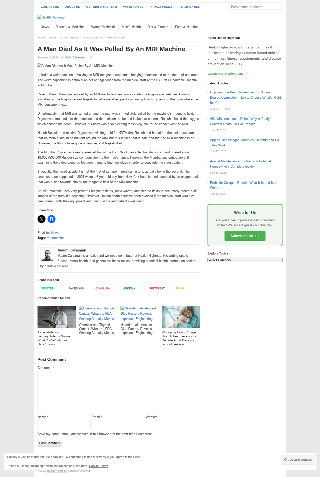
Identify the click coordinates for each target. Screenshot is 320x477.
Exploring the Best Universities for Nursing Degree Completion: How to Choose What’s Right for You (245, 97)
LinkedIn (129, 288)
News (45, 27)
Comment (46, 368)
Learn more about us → (228, 73)
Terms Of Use (189, 6)
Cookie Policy (98, 466)
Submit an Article (245, 236)
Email (180, 288)
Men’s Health (131, 27)
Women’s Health (103, 27)
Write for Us (133, 6)
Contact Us (50, 6)
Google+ (103, 288)
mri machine (55, 238)
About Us (72, 6)
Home (41, 37)
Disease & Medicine (70, 27)
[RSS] (279, 27)
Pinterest (157, 288)
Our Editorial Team (101, 6)
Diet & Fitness (158, 27)
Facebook (76, 288)
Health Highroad (56, 470)
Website (152, 417)
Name (43, 417)
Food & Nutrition (186, 27)
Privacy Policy (161, 6)
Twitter (48, 288)
